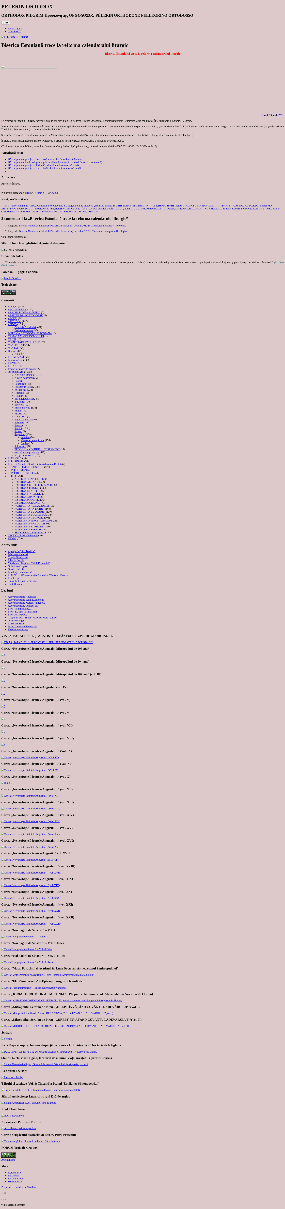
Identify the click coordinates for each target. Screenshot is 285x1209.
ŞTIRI (26, 192)
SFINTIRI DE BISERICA (22, 473)
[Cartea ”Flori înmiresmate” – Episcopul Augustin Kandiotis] (33, 987)
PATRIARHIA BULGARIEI (30, 511)
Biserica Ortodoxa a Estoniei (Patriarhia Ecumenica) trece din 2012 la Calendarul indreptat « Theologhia (73, 231)
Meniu (5, 22)
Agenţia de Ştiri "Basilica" (21, 551)
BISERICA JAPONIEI (27, 496)
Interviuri (19, 404)
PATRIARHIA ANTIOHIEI (29, 508)
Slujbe (24, 443)
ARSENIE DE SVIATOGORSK (25, 315)
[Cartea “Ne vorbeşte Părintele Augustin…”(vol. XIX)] (30, 885)
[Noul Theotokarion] (12, 1115)
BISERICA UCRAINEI (27, 502)
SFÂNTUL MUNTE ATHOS (30, 532)
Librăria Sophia (16, 560)
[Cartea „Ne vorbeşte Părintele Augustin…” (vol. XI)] (6, 783)
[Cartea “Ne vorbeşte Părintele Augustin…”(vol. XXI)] (30, 911)
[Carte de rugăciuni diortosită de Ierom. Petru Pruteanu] (30, 1141)
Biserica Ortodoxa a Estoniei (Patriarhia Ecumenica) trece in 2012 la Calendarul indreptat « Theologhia (72, 225)
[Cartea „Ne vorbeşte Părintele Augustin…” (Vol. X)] (29, 770)
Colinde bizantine (24, 330)
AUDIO (12, 324)
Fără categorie (15, 360)
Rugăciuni (20, 434)
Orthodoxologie (16, 620)
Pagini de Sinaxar (24, 419)
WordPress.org (15, 1181)
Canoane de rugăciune (32, 440)
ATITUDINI (14, 321)
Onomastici (20, 416)
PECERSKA (15, 458)
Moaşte (18, 413)
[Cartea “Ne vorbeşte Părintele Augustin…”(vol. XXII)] (31, 923)
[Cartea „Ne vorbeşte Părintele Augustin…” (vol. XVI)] (30, 847)
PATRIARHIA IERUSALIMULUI (33, 520)
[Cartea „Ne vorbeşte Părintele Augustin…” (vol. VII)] (3, 731)
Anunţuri (12, 306)
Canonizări (20, 383)
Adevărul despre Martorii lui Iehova (26, 602)
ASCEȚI (12, 318)
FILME (12, 363)
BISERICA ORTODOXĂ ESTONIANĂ (30, 333)
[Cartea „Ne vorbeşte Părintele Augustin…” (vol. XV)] (30, 834)
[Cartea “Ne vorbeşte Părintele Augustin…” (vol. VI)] (3, 719)
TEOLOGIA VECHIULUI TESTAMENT (37, 449)
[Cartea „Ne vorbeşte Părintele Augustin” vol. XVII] (29, 859)
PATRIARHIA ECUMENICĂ (31, 514)
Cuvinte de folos (23, 386)
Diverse (12, 351)
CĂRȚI (12, 339)
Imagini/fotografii (24, 398)
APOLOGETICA (17, 309)
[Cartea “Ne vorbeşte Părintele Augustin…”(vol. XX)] (30, 898)
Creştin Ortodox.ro (18, 557)
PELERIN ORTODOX (27, 6)
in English (20, 401)
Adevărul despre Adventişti (22, 596)
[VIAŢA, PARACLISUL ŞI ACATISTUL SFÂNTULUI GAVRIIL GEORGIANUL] (47, 642)
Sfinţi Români (15, 584)
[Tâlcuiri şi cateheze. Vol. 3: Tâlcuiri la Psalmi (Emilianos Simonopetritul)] (40, 1090)
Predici (18, 428)
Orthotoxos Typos (17, 566)
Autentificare (8, 1159)
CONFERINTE (16, 345)
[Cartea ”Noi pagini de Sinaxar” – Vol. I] (23, 936)
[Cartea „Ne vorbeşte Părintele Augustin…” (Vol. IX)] (30, 757)
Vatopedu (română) (18, 629)
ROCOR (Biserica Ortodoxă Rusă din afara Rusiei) (35, 464)
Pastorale (19, 422)
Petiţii (17, 354)
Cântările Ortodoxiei (25, 327)
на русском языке (24, 455)
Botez (18, 380)
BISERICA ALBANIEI (27, 482)
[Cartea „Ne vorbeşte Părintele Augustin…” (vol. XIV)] (30, 821)
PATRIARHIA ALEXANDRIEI (32, 505)
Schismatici (20, 446)
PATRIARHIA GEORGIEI (29, 517)
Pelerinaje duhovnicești (20, 572)
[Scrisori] (6, 1038)
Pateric (18, 425)
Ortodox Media (16, 569)
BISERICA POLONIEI (27, 499)
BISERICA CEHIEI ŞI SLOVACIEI (34, 485)
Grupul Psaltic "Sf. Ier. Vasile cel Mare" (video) (32, 617)
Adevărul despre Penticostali (23, 605)
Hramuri (19, 395)
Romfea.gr (13, 578)
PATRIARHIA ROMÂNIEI (29, 526)
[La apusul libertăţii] (12, 1077)
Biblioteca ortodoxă (18, 554)
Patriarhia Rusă (16, 623)
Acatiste (25, 437)
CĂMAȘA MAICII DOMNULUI (26, 336)
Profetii (18, 431)
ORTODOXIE (16, 372)
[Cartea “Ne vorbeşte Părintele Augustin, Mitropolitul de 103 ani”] (3, 655)
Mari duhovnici (23, 407)
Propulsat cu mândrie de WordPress (19, 1187)
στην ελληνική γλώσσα (27, 452)
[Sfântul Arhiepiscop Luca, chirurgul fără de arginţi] (28, 1102)
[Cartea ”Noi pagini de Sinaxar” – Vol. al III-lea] (27, 962)
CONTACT (14, 31)
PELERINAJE (16, 461)
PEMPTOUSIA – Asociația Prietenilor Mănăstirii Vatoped (38, 575)
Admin (55, 192)
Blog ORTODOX (17, 614)
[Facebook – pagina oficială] (11, 278)
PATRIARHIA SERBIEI (28, 529)
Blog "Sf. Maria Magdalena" (23, 611)
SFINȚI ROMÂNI (18, 470)
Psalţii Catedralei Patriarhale (22, 626)
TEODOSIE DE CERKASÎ (23, 535)
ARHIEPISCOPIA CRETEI (30, 479)
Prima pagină (15, 28)
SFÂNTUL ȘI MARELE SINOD (26, 467)
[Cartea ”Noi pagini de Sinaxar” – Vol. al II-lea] (26, 949)
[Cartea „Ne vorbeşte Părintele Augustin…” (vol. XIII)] (30, 808)
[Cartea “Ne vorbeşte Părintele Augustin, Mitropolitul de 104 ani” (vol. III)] (3, 680)
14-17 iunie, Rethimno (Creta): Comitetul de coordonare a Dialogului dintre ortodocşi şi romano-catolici (56, 205)
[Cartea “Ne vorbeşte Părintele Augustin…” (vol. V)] (3, 706)
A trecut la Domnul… (26, 374)
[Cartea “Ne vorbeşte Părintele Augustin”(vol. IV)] (3, 693)
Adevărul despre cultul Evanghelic (26, 599)
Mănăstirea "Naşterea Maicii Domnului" (29, 563)
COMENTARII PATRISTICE (24, 342)
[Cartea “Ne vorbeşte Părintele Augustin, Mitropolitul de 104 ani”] (3, 668)
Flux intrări (13, 1175)
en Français (20, 389)
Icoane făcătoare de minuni (22, 369)
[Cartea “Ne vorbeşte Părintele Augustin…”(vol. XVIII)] (31, 872)
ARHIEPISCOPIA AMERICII (24, 312)
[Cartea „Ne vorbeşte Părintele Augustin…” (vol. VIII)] (3, 744)
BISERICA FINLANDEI (28, 493)
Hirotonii (19, 392)
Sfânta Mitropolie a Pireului (22, 581)
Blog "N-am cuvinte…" (20, 608)
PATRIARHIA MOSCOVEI (30, 523)
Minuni (18, 410)
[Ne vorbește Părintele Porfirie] (18, 1128)
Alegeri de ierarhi (24, 377)
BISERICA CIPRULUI (27, 487)
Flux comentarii (16, 1178)
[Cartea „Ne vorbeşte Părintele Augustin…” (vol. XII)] (30, 795)
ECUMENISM (16, 357)
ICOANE (13, 366)
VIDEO (12, 538)
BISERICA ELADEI (26, 490)
